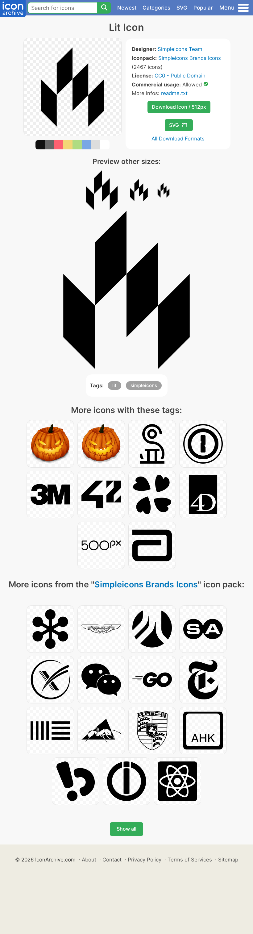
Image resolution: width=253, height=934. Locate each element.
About (89, 860)
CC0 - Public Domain (180, 76)
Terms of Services (190, 860)
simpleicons (144, 385)
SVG (181, 8)
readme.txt (174, 93)
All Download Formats (178, 139)
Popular (203, 8)
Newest (126, 8)
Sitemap (228, 860)
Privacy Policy (144, 860)
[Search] (104, 8)
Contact (112, 860)
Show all (126, 829)
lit (114, 385)
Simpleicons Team (180, 49)
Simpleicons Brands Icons (189, 58)
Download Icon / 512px (179, 107)
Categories (156, 8)
